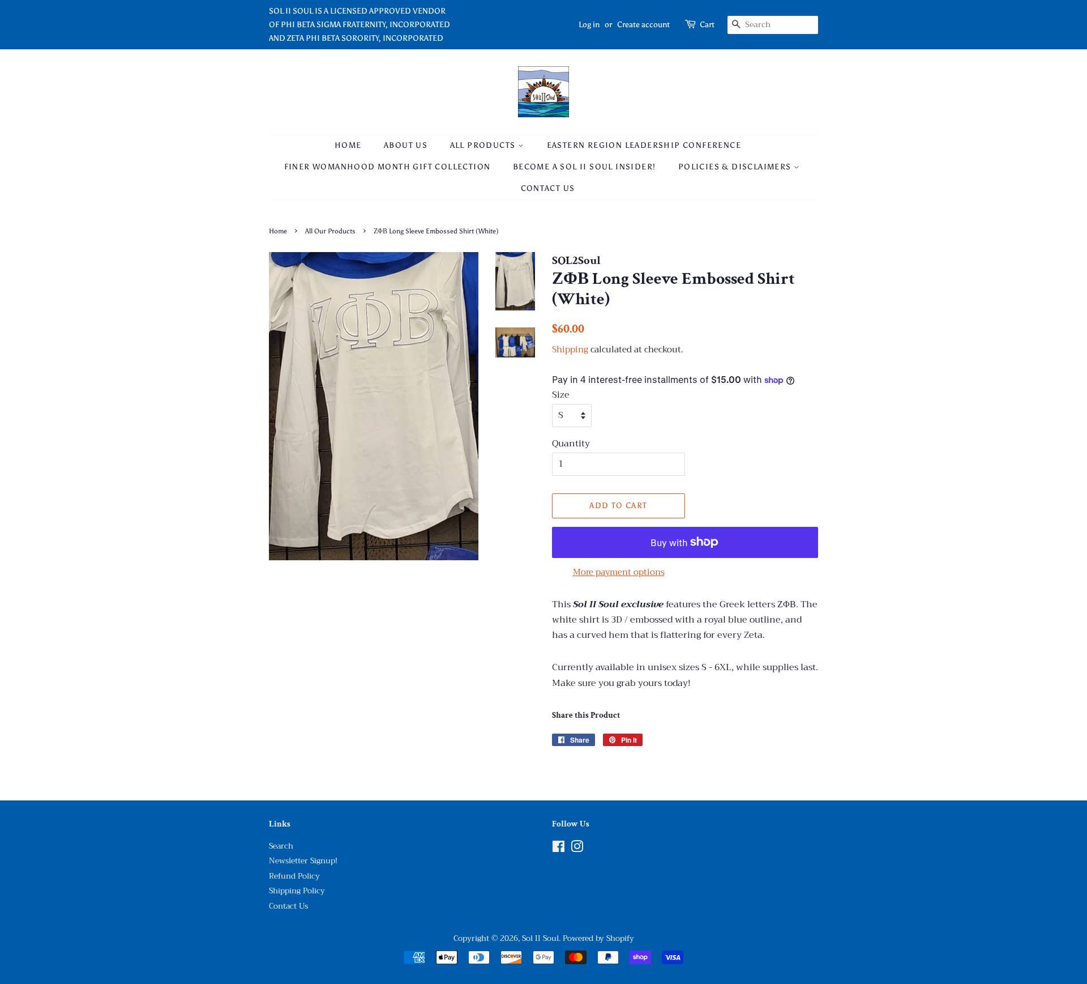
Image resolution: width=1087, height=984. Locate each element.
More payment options (619, 572)
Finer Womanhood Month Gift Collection (387, 167)
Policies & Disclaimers (736, 167)
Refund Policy (294, 876)
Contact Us (548, 188)
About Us (405, 145)
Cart (707, 24)
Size (561, 395)
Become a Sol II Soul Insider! (584, 167)
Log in (589, 24)
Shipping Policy (297, 890)
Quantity (571, 443)
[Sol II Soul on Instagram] (577, 848)
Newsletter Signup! (303, 860)
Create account (643, 24)
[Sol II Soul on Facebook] (558, 848)
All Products (484, 145)
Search (281, 846)
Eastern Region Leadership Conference (644, 145)
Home (348, 145)
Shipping (570, 349)
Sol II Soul (540, 938)
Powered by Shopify (598, 938)
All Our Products (330, 231)
